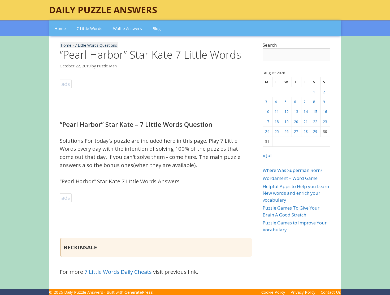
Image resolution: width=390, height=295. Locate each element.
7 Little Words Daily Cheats (118, 271)
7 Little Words (89, 28)
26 (286, 131)
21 (306, 121)
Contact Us (331, 292)
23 (325, 121)
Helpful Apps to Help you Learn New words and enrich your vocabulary (296, 193)
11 (277, 111)
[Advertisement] (156, 102)
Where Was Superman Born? (292, 170)
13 (296, 111)
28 (306, 131)
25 (277, 131)
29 (315, 131)
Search (270, 45)
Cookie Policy (273, 292)
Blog (157, 28)
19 (286, 121)
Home (60, 28)
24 (267, 131)
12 (286, 111)
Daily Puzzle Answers (103, 10)
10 (267, 111)
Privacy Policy (303, 292)
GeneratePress (138, 292)
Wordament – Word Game (290, 178)
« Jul (267, 155)
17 (267, 121)
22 (315, 121)
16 (325, 111)
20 (296, 121)
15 (315, 111)
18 (277, 121)
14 (306, 111)
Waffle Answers (127, 28)
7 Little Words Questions (96, 45)
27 (296, 131)
